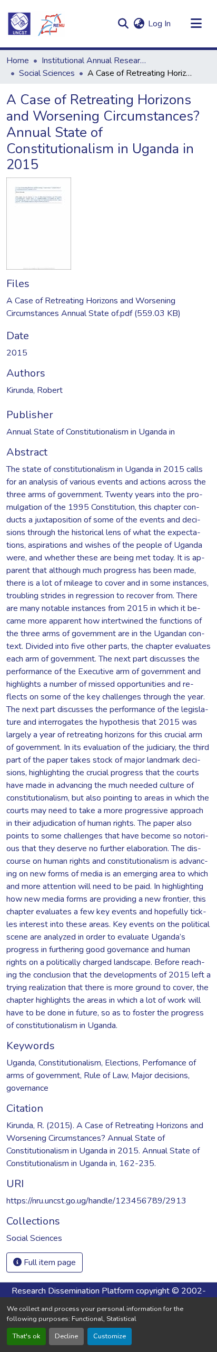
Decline (66, 1336)
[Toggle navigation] (196, 24)
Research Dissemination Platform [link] (73, 1291)
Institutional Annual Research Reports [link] (94, 60)
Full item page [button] (49, 1262)
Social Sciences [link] (47, 73)
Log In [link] (159, 23)
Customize (109, 1336)
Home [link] (17, 60)
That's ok (26, 1336)
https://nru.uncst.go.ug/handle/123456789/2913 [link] (96, 1201)
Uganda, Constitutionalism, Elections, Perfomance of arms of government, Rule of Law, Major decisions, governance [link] (101, 1075)
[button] (35, 24)
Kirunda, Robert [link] (34, 390)
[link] (108, 307)
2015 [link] (16, 353)
